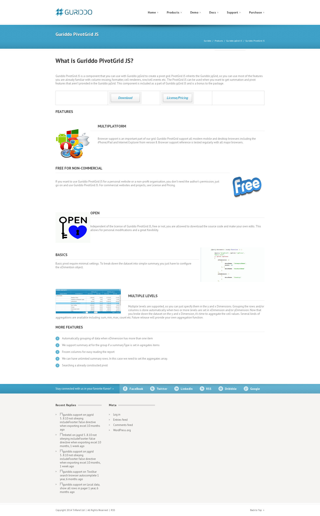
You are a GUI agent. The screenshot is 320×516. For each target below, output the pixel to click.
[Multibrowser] (73, 142)
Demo (194, 12)
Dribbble (231, 389)
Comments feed (123, 425)
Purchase (255, 12)
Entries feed (120, 420)
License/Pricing (177, 97)
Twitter (162, 389)
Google (255, 389)
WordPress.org (122, 430)
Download (125, 97)
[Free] (247, 184)
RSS (208, 389)
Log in (116, 414)
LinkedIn (187, 389)
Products (173, 12)
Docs (212, 12)
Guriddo (207, 40)
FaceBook (136, 389)
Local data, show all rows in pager (80, 486)
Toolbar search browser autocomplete (78, 473)
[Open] (73, 225)
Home (152, 12)
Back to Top (256, 510)
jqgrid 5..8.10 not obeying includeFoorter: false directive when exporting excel (78, 420)
